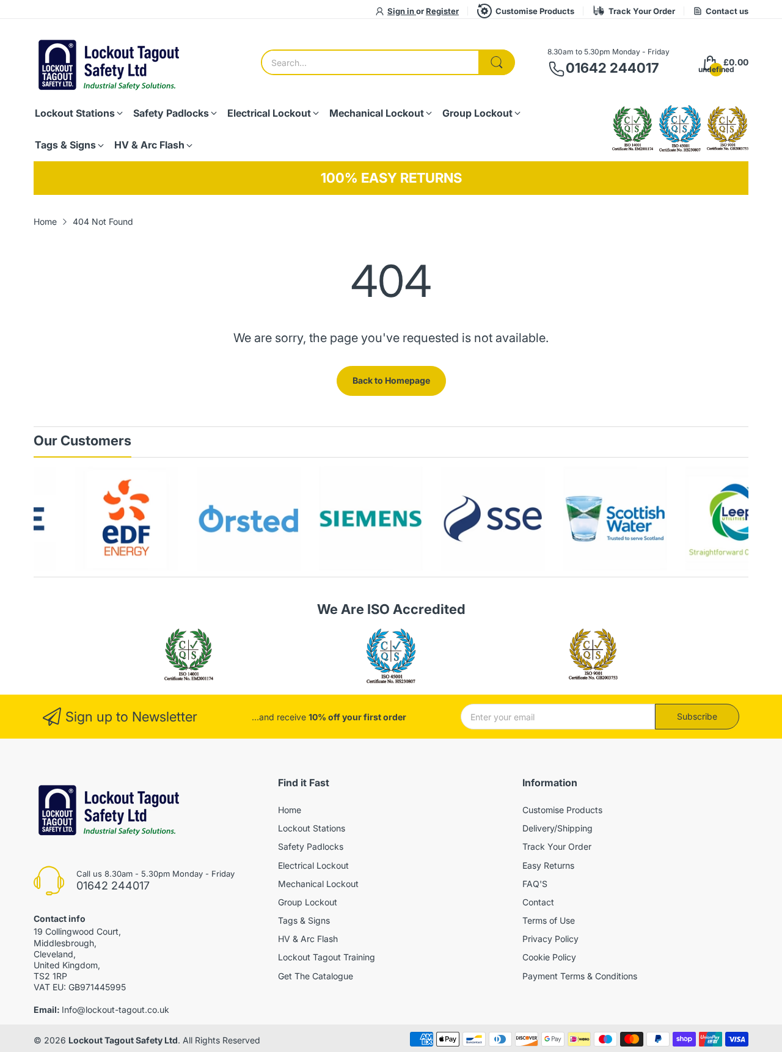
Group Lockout (307, 902)
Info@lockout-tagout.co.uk (115, 1009)
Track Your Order (641, 11)
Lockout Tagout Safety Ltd (123, 1040)
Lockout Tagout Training (326, 957)
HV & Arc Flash (308, 938)
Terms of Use (548, 920)
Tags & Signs (304, 920)
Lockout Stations (311, 828)
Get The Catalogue (315, 976)
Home (289, 810)
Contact (538, 902)
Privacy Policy (550, 938)
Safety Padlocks (310, 846)
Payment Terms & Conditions (579, 976)
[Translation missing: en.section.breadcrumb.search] (496, 62)
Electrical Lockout (313, 865)
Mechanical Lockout (318, 883)
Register (442, 11)
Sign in (401, 11)
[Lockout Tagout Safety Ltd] (110, 62)
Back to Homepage (391, 380)
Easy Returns (548, 865)
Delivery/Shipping (557, 828)
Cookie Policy (549, 957)
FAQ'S (534, 883)
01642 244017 (612, 68)
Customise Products (534, 11)
